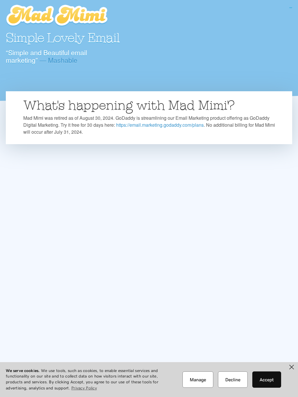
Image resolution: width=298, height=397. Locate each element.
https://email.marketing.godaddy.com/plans (160, 124)
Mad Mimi (57, 16)
